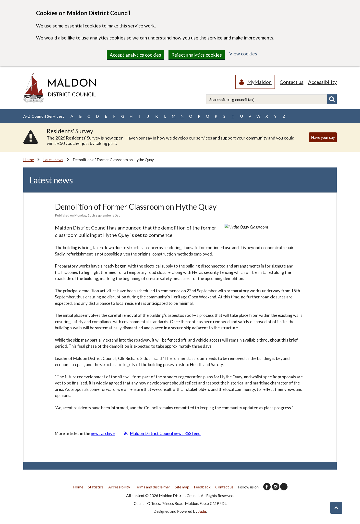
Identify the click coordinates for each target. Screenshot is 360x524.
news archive (103, 433)
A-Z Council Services (43, 116)
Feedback (202, 487)
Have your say (323, 137)
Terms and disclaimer (152, 487)
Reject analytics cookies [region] (196, 55)
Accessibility (322, 82)
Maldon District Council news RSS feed (165, 433)
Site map (182, 487)
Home (28, 159)
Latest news (53, 159)
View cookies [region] (243, 53)
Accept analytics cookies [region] (135, 55)
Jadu (202, 511)
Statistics (96, 487)
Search (332, 99)
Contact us (291, 82)
